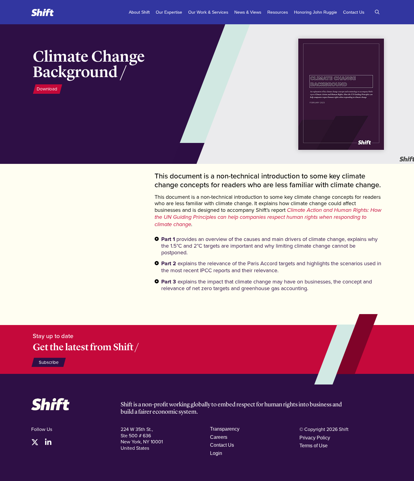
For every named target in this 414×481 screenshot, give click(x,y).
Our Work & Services (208, 12)
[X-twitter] (34, 442)
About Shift (139, 12)
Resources (277, 12)
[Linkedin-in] (48, 442)
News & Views (247, 12)
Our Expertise (169, 12)
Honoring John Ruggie (315, 12)
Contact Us (353, 12)
